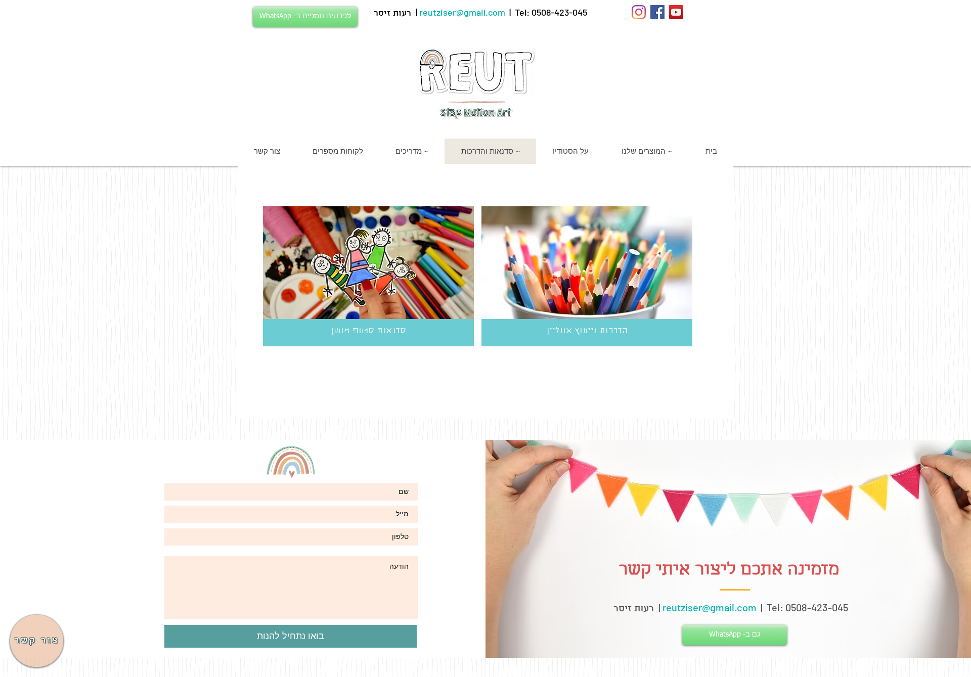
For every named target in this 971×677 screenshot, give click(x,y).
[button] (36, 641)
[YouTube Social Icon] (676, 12)
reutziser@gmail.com (462, 12)
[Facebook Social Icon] (657, 12)
